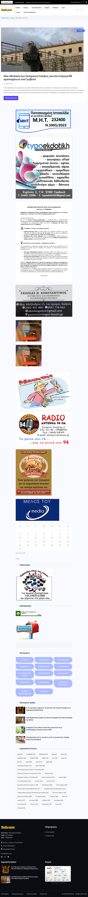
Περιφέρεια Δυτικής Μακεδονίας (54, 788)
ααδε (64, 796)
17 (19, 541)
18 (27, 541)
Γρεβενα (46, 7)
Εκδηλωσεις (44, 673)
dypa (54, 754)
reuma (29, 762)
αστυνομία (33, 800)
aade (19, 754)
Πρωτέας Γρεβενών (59, 792)
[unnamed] (44, 301)
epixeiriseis (21, 758)
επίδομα (46, 800)
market (45, 758)
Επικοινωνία (50, 836)
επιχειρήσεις (58, 800)
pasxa (64, 758)
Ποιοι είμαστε (50, 832)
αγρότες (21, 800)
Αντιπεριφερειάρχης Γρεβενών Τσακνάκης (30, 769)
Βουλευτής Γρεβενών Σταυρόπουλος (29, 773)
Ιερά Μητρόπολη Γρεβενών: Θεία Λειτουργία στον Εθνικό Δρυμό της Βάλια (24, 877)
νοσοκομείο (21, 804)
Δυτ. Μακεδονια (36, 7)
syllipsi (49, 762)
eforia (64, 754)
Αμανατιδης (40, 765)
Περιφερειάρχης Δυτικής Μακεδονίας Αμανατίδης (32, 792)
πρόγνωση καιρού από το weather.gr (58, 882)
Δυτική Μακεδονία (24, 781)
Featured (34, 758)
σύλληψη (21, 808)
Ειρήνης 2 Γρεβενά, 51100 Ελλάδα (12, 842)
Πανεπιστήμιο (61, 785)
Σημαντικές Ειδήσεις (63, 683)
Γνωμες (18, 12)
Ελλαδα (18, 7)
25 (28, 545)
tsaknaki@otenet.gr (9, 849)
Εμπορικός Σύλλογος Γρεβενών (27, 785)
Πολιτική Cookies (32, 894)
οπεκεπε (34, 804)
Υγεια (63, 7)
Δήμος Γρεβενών (48, 777)
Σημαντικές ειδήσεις (24, 796)
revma (39, 762)
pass (54, 758)
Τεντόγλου (54, 796)
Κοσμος (25, 7)
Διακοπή (62, 777)
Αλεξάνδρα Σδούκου (24, 765)
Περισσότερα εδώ (11, 98)
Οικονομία (44, 682)
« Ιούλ (17, 559)
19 (35, 541)
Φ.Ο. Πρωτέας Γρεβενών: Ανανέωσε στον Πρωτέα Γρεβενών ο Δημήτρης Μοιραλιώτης (24, 867)
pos (19, 762)
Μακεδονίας (47, 785)
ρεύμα (58, 804)
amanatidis (30, 754)
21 (51, 541)
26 (35, 545)
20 (44, 541)
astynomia (43, 754)
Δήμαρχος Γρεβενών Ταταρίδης (27, 777)
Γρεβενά (49, 773)
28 (52, 545)
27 (44, 545)
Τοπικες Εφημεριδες (30, 12)
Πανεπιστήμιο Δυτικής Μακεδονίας (28, 788)
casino (25, 660)
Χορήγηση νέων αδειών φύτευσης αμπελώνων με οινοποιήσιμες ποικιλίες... (46, 2)
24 (20, 545)
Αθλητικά (44, 660)
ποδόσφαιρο (46, 804)
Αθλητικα (55, 7)
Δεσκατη (63, 666)
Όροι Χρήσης (5, 894)
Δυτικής (38, 781)
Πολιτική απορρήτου (17, 894)
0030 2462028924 (9, 846)
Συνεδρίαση (41, 796)
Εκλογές (50, 781)
